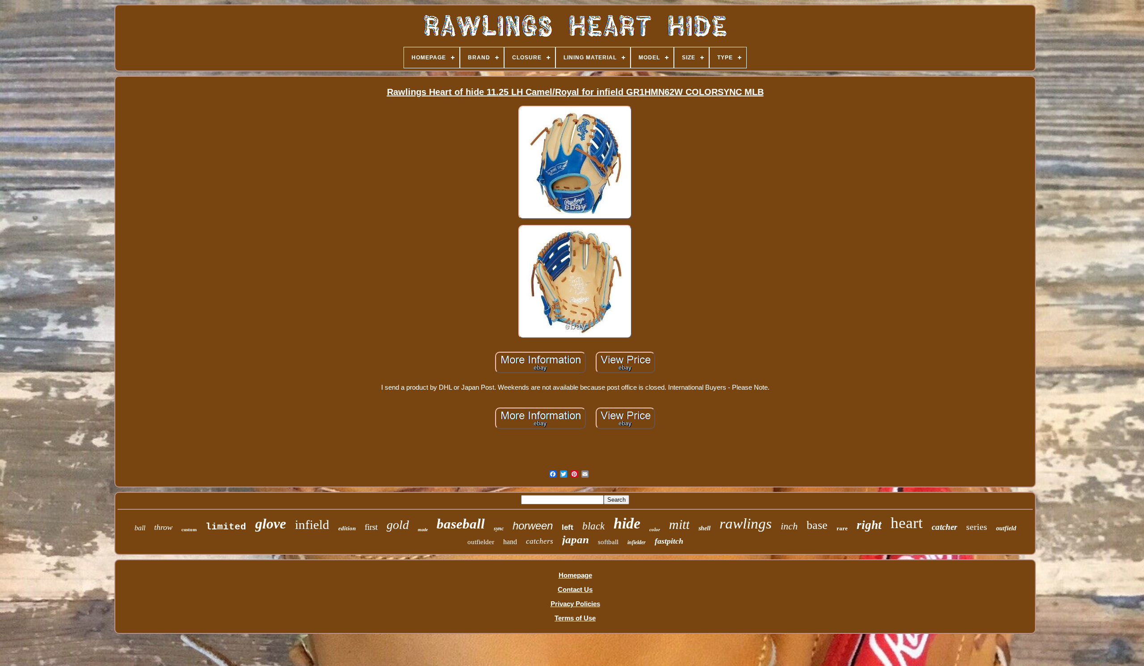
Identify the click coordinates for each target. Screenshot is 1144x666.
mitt (679, 524)
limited (226, 527)
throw (163, 527)
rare (842, 528)
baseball (461, 524)
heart (907, 523)
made (423, 529)
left (567, 527)
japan (575, 539)
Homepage (575, 575)
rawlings (745, 524)
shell (704, 528)
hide (627, 523)
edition (347, 528)
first (371, 527)
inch (789, 526)
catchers (539, 541)
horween (533, 526)
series (976, 527)
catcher (944, 527)
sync (499, 528)
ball (140, 528)
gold (398, 525)
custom (189, 529)
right (869, 525)
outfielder (480, 541)
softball (608, 541)
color (654, 529)
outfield (1006, 528)
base (817, 525)
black (593, 526)
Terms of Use (575, 618)
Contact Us (575, 589)
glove (270, 524)
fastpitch (669, 541)
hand (510, 541)
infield (312, 524)
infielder (636, 542)
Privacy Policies (575, 604)
